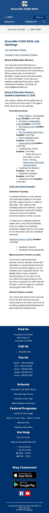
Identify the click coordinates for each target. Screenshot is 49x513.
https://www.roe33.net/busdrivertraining (33, 162)
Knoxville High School (23, 394)
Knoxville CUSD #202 (16, 29)
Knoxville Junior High (23, 398)
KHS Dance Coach (27, 127)
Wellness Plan (23, 422)
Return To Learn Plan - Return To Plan (23, 418)
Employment (36, 29)
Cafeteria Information (23, 427)
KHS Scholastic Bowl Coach (31, 132)
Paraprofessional (26, 143)
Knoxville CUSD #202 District (23, 389)
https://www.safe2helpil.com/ (23, 442)
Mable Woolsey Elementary (23, 403)
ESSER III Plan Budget (23, 413)
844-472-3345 (23, 437)
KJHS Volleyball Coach (29, 138)
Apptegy (29, 510)
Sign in (39, 17)
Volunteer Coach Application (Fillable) (21, 55)
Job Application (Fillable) (15, 50)
